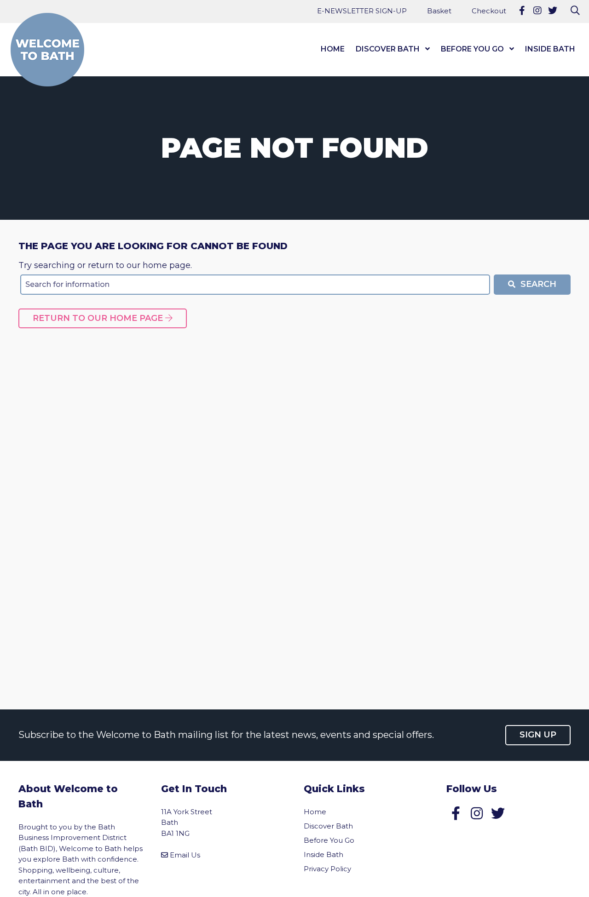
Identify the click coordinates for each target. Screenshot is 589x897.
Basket (439, 10)
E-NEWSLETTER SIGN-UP (362, 10)
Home (333, 49)
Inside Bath (550, 49)
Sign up (538, 735)
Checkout (489, 10)
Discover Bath (388, 49)
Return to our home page (99, 318)
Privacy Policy (327, 868)
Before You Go (472, 49)
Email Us (185, 855)
